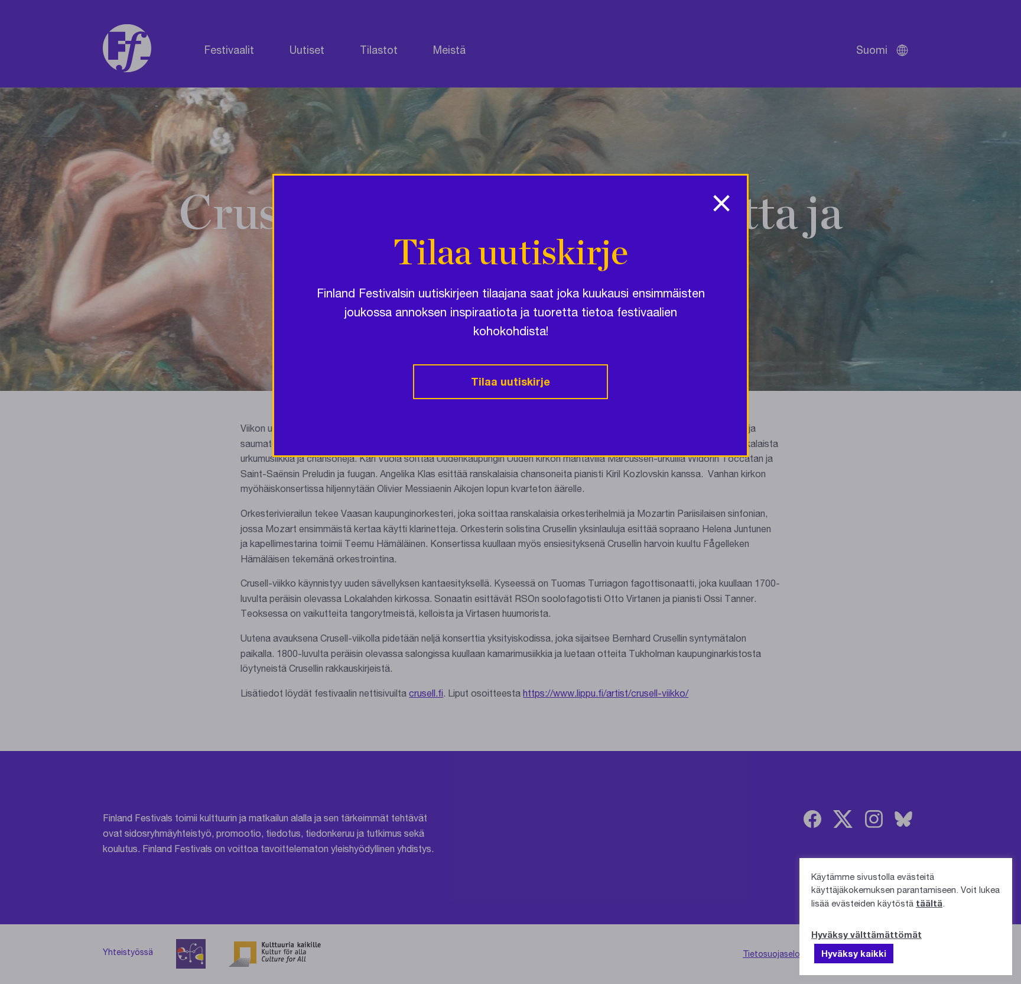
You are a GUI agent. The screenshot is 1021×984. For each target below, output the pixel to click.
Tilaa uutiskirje (510, 381)
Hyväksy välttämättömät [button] (866, 934)
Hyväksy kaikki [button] (853, 953)
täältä (929, 903)
